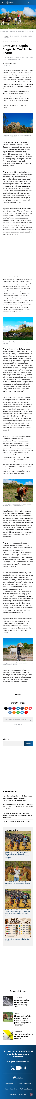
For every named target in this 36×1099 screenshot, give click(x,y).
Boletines (13, 1094)
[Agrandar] (31, 115)
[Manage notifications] (31, 1094)
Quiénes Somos (10, 1083)
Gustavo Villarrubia (9, 63)
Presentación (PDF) (25, 1083)
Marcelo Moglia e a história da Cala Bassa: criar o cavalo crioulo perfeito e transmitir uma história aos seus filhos (18, 806)
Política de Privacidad (10, 1089)
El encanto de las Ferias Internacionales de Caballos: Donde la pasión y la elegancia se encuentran (22, 1020)
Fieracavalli (18, 1031)
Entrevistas (14, 41)
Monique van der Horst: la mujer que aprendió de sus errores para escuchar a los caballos (17, 815)
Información (18, 997)
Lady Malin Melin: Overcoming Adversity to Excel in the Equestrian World (17, 883)
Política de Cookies (26, 1089)
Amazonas (6, 41)
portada (18, 695)
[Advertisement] (18, 257)
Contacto (22, 1094)
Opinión (17, 1013)
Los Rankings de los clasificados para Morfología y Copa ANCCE (21, 1003)
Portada (5, 36)
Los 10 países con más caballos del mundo (17, 940)
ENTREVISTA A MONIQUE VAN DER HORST (17, 822)
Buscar (6, 739)
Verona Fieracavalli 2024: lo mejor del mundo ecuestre (23, 1036)
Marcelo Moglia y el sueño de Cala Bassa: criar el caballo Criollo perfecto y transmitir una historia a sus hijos (17, 798)
